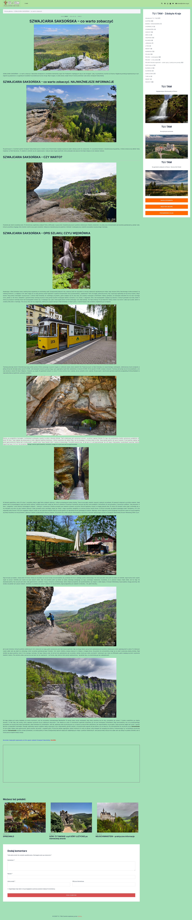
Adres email (11, 881)
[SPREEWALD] (25, 817)
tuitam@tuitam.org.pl (183, 3)
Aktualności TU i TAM (151, 18)
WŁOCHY (148, 82)
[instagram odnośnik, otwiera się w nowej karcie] (167, 3)
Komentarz (11, 860)
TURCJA (147, 76)
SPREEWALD (8, 836)
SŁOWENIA (148, 71)
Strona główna (8, 11)
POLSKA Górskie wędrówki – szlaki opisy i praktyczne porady (163, 62)
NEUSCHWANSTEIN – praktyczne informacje (115, 836)
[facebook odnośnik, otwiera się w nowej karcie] (165, 3)
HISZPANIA (148, 37)
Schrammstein (135, 726)
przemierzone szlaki (166, 213)
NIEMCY (80, 16)
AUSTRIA (147, 21)
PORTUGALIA (149, 65)
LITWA (147, 46)
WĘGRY (147, 79)
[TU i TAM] (11, 3)
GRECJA (147, 35)
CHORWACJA (149, 26)
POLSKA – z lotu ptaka (151, 60)
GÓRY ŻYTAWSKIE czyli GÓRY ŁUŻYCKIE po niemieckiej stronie (68, 837)
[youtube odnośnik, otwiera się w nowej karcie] (173, 3)
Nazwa (10, 873)
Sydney (80, 916)
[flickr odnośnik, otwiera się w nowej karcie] (170, 3)
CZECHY (147, 32)
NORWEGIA (148, 51)
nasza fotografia (167, 200)
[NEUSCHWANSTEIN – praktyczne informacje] (117, 817)
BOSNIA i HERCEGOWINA (152, 24)
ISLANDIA (148, 40)
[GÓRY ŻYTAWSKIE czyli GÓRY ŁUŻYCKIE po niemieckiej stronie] (71, 817)
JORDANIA (148, 43)
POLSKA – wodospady (151, 57)
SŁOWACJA (148, 68)
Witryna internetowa (78, 881)
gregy (66, 16)
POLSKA (147, 54)
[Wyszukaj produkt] (161, 3)
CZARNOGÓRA (149, 29)
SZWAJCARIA (149, 73)
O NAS (26, 3)
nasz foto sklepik (167, 206)
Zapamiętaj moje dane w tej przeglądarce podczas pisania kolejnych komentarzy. (32, 889)
